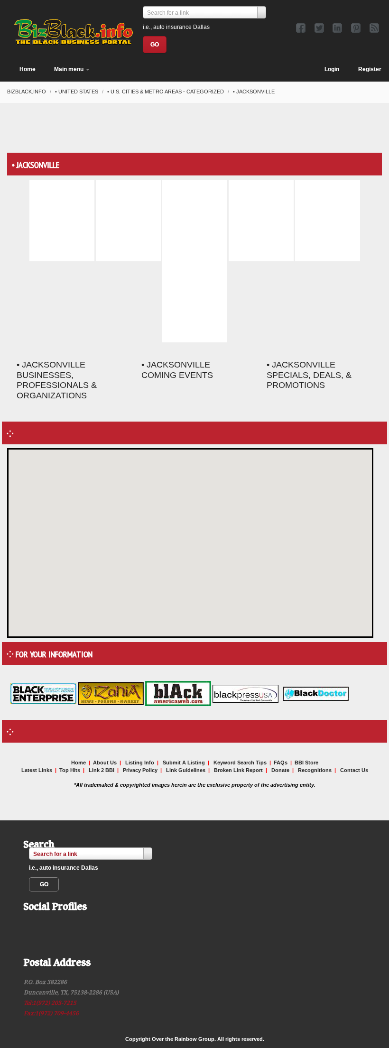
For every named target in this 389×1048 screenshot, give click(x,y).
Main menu (69, 69)
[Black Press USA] (245, 693)
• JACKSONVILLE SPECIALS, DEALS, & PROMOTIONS (309, 375)
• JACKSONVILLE (254, 91)
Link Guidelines (185, 770)
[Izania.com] (111, 693)
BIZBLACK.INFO (27, 91)
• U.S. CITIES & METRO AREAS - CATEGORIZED (166, 91)
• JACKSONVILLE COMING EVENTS (177, 370)
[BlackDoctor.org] (316, 693)
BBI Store (306, 762)
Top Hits (69, 770)
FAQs (280, 762)
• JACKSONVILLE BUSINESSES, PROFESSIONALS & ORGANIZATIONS (57, 380)
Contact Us (354, 770)
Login (331, 69)
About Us (105, 762)
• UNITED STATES (77, 91)
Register (369, 69)
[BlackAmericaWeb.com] (179, 693)
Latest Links (36, 770)
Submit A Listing (184, 762)
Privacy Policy (140, 770)
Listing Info (139, 762)
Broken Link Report (238, 770)
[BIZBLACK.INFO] (73, 30)
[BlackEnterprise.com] (43, 693)
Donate (280, 770)
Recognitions (315, 770)
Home (27, 69)
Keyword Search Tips (240, 762)
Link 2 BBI (101, 770)
